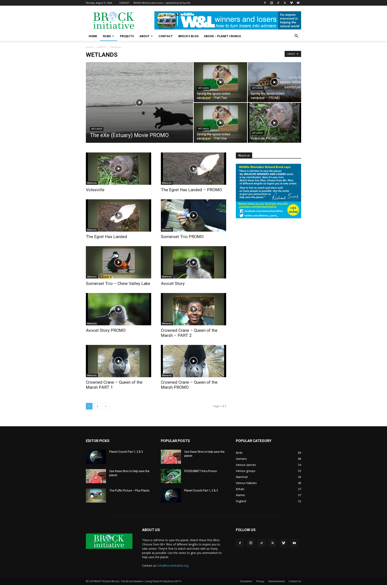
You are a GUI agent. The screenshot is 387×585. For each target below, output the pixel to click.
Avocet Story (173, 283)
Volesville (95, 189)
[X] (285, 3)
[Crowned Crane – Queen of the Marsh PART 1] (118, 361)
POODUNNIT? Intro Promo (200, 471)
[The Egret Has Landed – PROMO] (193, 168)
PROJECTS (127, 36)
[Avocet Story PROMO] (118, 309)
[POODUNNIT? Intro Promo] (171, 476)
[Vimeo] (291, 3)
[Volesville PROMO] (274, 123)
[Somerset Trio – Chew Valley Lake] (118, 262)
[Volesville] (118, 168)
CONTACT (124, 2)
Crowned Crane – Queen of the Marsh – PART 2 (189, 333)
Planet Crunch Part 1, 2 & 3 (126, 451)
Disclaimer (246, 581)
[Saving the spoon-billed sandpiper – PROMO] (274, 82)
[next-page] (105, 406)
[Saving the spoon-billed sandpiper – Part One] (220, 123)
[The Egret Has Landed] (118, 215)
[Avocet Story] (193, 262)
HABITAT (102, 47)
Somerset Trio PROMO (182, 236)
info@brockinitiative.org (173, 565)
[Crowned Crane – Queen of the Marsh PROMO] (193, 361)
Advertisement (276, 581)
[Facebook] (265, 3)
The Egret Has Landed (106, 236)
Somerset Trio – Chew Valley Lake (118, 283)
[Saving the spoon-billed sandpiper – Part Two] (220, 82)
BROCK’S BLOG (188, 36)
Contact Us (295, 581)
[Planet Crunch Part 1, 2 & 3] (96, 457)
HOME (93, 36)
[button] (296, 36)
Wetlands (96, 129)
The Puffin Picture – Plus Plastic (129, 490)
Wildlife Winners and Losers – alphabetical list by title (161, 2)
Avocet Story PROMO (106, 330)
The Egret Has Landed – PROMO (191, 189)
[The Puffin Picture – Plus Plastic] (96, 495)
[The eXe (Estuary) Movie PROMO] (139, 108)
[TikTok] (278, 3)
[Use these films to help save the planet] (96, 476)
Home (89, 47)
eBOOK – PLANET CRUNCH (222, 36)
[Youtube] (298, 3)
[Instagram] (271, 3)
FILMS (107, 36)
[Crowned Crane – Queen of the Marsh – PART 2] (193, 309)
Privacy (260, 581)
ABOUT (144, 36)
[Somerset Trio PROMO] (193, 215)
